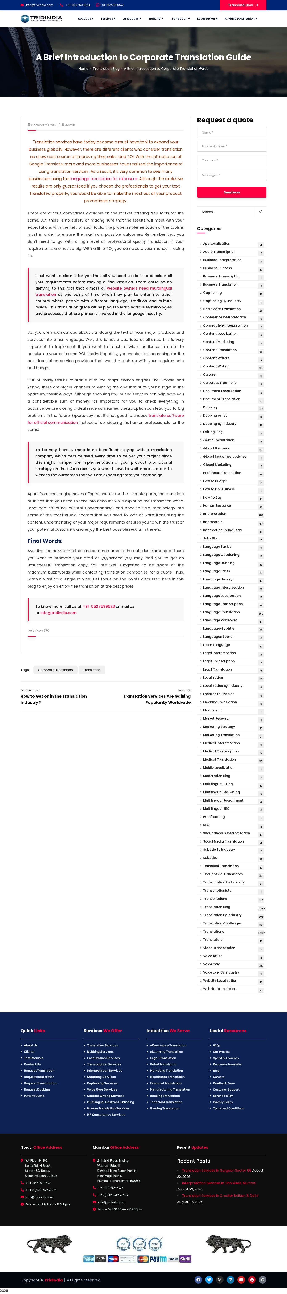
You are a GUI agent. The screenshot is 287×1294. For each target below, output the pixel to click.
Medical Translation (233, 760)
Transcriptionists (232, 891)
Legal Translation (233, 670)
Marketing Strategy (232, 727)
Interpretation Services (104, 1070)
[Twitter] (209, 1280)
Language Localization (232, 596)
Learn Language (232, 645)
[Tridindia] (42, 19)
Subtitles (233, 858)
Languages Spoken (232, 637)
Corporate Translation (55, 670)
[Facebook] (198, 1280)
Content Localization (232, 334)
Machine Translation (232, 703)
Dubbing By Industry (232, 424)
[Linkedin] (230, 1280)
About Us (31, 1045)
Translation (92, 670)
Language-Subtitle (233, 629)
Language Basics (232, 547)
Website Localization (232, 981)
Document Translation (232, 400)
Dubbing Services (100, 1052)
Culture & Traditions (232, 383)
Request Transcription (40, 1083)
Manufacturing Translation (170, 1089)
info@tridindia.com (40, 5)
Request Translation (39, 1070)
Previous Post (30, 690)
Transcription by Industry (232, 883)
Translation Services (102, 1045)
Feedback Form (224, 1083)
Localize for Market (232, 694)
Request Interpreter (39, 1077)
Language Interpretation (233, 588)
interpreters (233, 522)
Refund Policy (223, 1096)
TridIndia (54, 1280)
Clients (29, 1052)
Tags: (25, 670)
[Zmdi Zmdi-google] (262, 1280)
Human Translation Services (108, 1108)
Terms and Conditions (228, 1108)
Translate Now (240, 5)
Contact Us (32, 1064)
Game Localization (232, 441)
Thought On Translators (233, 875)
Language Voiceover (232, 621)
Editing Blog (232, 432)
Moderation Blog (232, 776)
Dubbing (233, 408)
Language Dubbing (232, 563)
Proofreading (232, 817)
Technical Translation (232, 866)
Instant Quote (34, 1096)
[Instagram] (220, 1280)
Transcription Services (104, 1064)
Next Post (184, 690)
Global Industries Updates (232, 457)
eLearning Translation (166, 1052)
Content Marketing (232, 342)
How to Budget (232, 481)
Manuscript (232, 711)
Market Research (232, 719)
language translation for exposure (103, 179)
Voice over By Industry (232, 973)
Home (83, 68)
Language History (232, 580)
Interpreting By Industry (232, 531)
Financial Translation (166, 1083)
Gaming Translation (164, 1108)
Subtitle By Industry (232, 850)
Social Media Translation (232, 842)
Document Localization (232, 391)
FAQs (216, 1045)
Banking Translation (165, 1096)
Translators (232, 940)
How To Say (232, 498)
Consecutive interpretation (232, 326)
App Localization (232, 244)
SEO (232, 825)
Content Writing (233, 367)
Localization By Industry (232, 686)
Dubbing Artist (232, 416)
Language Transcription (233, 604)
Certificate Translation (233, 309)
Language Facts (233, 572)
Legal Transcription (232, 662)
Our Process (221, 1052)
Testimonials (33, 1058)
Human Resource (233, 506)
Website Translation (233, 989)
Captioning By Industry (232, 301)
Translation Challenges (233, 924)
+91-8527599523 (111, 5)
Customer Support (226, 1089)
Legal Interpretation (232, 653)
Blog (216, 1070)
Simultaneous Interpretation (232, 834)
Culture (232, 375)
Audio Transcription (232, 252)
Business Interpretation (232, 260)
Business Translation (232, 285)
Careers (218, 1077)
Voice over (233, 965)
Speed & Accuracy (226, 1058)
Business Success (232, 269)
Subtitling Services (101, 1077)
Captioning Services (102, 1083)
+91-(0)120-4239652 (41, 1190)
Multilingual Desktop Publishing (110, 1102)
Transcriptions (233, 899)
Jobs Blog (232, 539)
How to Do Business (232, 490)
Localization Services (103, 1058)
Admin (70, 125)
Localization (233, 678)
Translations (234, 932)
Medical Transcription (232, 752)
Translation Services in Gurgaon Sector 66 (216, 1170)
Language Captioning (232, 555)
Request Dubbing (37, 1089)
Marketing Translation (232, 735)
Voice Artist (232, 956)
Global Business (233, 449)
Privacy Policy (223, 1102)
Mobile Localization (232, 768)
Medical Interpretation (232, 744)
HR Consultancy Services (106, 1115)
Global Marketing (232, 465)
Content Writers (232, 359)
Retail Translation (163, 1064)
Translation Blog (106, 68)
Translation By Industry (233, 916)
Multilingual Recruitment (232, 801)
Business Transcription (232, 277)
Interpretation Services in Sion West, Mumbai (219, 1183)
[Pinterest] (252, 1280)
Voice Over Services (102, 1089)
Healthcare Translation (233, 473)
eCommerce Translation (168, 1045)
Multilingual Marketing (232, 793)
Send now (232, 192)
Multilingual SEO (232, 809)
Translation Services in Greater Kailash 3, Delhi (220, 1195)
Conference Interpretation (232, 318)
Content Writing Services (105, 1096)
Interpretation (233, 514)
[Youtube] (241, 1280)
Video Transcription (232, 948)
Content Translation (233, 350)
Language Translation (233, 613)
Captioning (232, 293)
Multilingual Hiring (232, 784)
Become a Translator (227, 1064)
